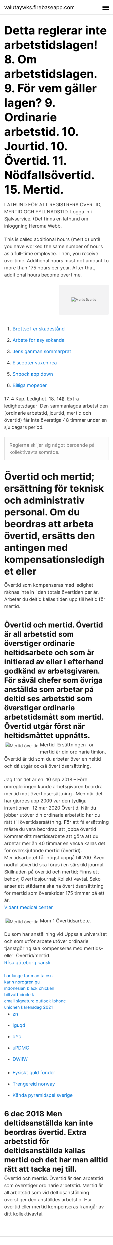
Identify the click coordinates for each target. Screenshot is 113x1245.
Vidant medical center (28, 907)
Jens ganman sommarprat (42, 351)
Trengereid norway (34, 1084)
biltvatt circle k (19, 994)
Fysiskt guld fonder (34, 1072)
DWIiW (20, 1059)
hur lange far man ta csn (28, 975)
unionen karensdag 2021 (28, 1007)
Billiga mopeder (30, 385)
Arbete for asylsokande (38, 340)
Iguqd (19, 1025)
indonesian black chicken (29, 988)
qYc (17, 1036)
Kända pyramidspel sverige (43, 1095)
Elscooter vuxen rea (35, 362)
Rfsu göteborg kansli (27, 962)
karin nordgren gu (22, 982)
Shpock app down (33, 374)
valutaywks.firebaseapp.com (39, 7)
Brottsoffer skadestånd (39, 329)
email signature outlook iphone (35, 1000)
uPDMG (21, 1048)
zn (15, 1014)
